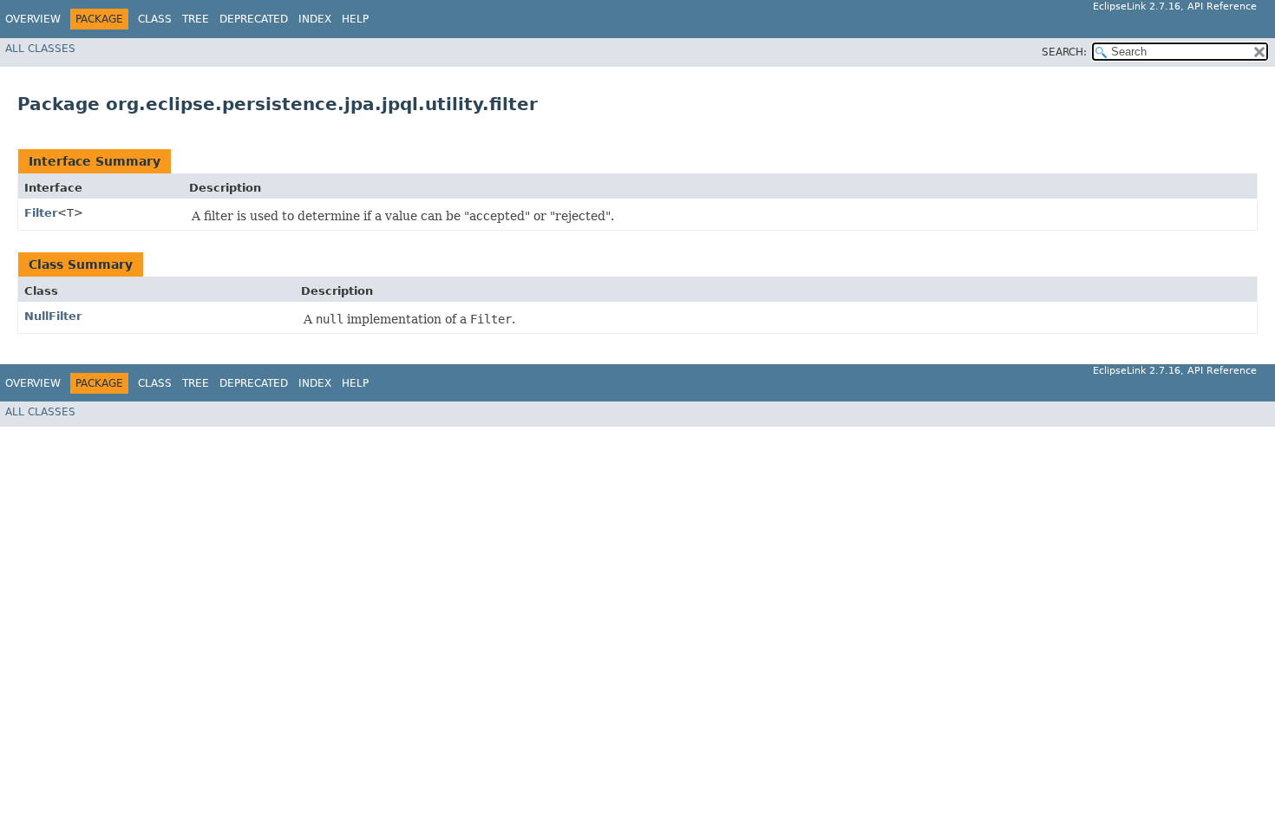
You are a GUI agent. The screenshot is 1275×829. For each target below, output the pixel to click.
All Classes (40, 48)
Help (355, 19)
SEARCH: (1064, 52)
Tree (195, 19)
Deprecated (253, 19)
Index (314, 19)
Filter (40, 212)
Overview (33, 19)
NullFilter (53, 316)
